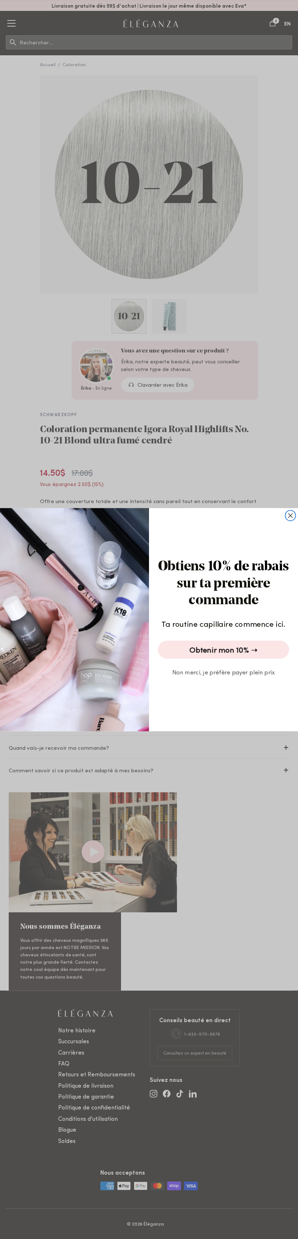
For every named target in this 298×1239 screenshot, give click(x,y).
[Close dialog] (290, 515)
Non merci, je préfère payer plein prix (223, 672)
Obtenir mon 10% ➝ (223, 649)
